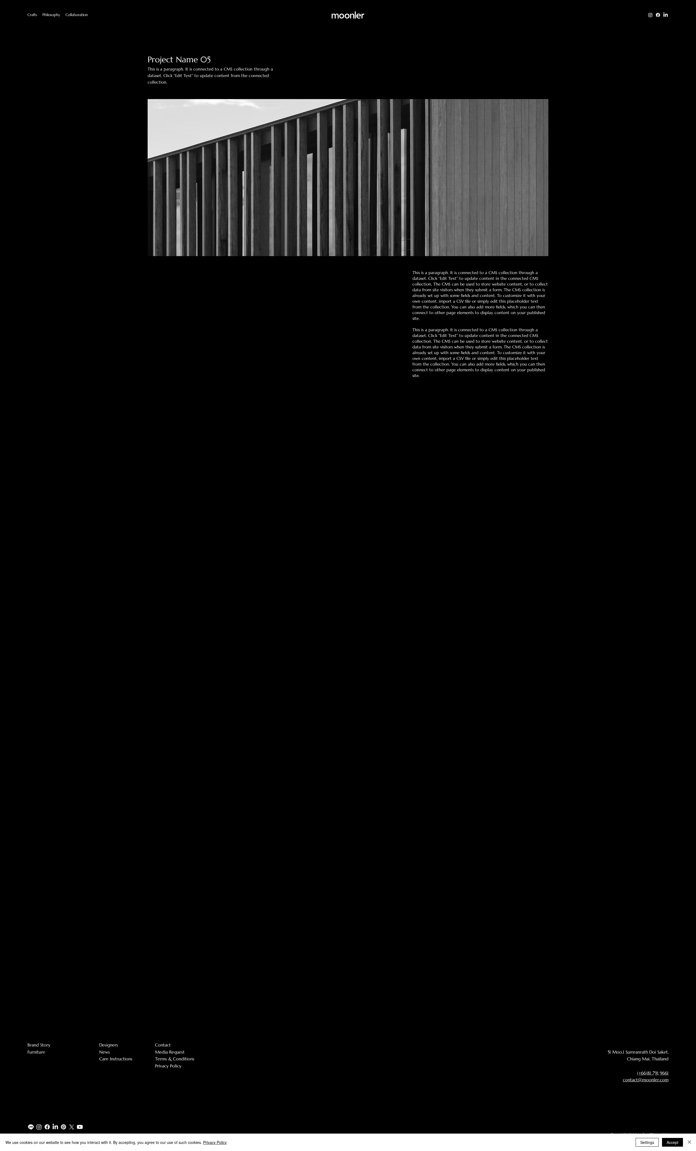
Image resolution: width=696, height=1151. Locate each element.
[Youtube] (79, 1127)
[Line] (30, 1127)
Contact (163, 1045)
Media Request (170, 1052)
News (104, 1052)
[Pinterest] (63, 1127)
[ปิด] (689, 1142)
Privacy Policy (168, 1066)
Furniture (36, 1052)
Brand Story (38, 1045)
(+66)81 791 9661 (653, 1073)
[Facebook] (658, 15)
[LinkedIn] (665, 15)
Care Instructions (115, 1058)
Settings (647, 1142)
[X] (71, 1127)
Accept (672, 1142)
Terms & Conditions (174, 1058)
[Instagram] (650, 15)
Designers (108, 1045)
